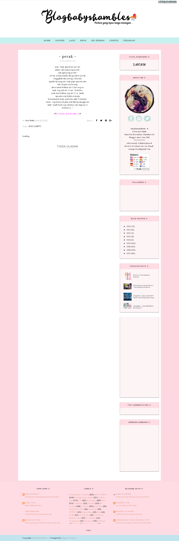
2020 (129, 243)
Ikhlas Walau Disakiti (33, 505)
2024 (129, 230)
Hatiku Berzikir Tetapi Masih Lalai (38, 514)
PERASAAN (129, 40)
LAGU (72, 40)
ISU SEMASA (98, 40)
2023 (129, 233)
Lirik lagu (98, 506)
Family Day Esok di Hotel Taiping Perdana (132, 497)
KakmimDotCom (123, 503)
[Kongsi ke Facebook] (97, 120)
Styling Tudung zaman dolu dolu (129, 514)
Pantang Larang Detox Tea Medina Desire (143, 286)
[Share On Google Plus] (111, 120)
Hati (99, 512)
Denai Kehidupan (32, 511)
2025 (129, 226)
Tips (103, 500)
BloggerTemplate (69, 538)
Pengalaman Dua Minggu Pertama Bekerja (42, 497)
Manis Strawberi (123, 494)
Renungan (91, 500)
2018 (128, 250)
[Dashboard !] (171, 3)
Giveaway (88, 521)
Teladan (91, 503)
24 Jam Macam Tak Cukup (126, 505)
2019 (128, 246)
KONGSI (60, 40)
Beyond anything (33, 520)
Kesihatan (78, 503)
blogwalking (87, 512)
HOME (47, 40)
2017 (128, 253)
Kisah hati (92, 509)
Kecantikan (90, 518)
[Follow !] (162, 3)
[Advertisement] (68, 231)
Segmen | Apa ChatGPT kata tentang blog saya (143, 296)
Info (80, 500)
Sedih (71, 515)
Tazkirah (85, 506)
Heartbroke (84, 515)
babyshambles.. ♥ (32, 494)
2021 (128, 240)
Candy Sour (30, 503)
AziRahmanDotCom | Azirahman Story (133, 520)
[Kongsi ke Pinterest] (106, 120)
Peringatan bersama (83, 497)
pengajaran (74, 521)
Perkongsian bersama (79, 494)
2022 (129, 236)
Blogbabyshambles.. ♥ (41, 538)
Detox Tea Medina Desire (141, 276)
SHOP (83, 40)
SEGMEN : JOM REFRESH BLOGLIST (143, 307)
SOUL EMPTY (35, 126)
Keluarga (101, 521)
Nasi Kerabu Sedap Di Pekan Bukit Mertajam (133, 523)
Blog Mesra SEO (76, 509)
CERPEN (114, 40)
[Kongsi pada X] (101, 120)
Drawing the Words (125, 511)
